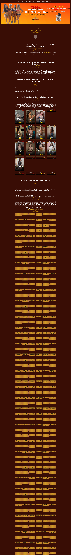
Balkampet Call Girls (25, 257)
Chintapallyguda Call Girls (25, 311)
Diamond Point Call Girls (32, 328)
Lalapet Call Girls (39, 477)
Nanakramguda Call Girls (52, 548)
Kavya (20, 119)
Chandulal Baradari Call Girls (39, 295)
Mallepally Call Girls (52, 504)
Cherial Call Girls (39, 300)
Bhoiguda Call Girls (25, 273)
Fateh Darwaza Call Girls (32, 344)
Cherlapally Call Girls (46, 301)
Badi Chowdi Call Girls (39, 247)
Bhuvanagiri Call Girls (46, 274)
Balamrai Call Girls (45, 251)
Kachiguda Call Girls (25, 424)
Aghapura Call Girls (32, 219)
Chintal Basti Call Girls (46, 306)
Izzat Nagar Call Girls (39, 408)
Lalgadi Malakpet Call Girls (46, 478)
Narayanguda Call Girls (32, 553)
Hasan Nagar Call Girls (45, 381)
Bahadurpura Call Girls (25, 252)
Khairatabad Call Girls (46, 446)
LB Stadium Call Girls (32, 483)
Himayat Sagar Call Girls (18, 392)
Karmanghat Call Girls (18, 441)
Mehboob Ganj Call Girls (32, 521)
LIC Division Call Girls (46, 483)
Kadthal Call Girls (32, 424)
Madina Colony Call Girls (39, 494)
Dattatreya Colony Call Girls (18, 322)
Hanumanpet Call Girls (32, 381)
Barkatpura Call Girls (39, 262)
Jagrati (41, 134)
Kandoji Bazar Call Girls (25, 435)
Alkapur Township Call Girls (52, 220)
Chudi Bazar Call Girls (39, 311)
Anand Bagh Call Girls (32, 230)
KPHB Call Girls (18, 466)
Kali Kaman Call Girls (25, 430)
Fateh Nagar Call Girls (46, 344)
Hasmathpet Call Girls (52, 381)
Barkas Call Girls (32, 262)
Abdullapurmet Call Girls (18, 214)
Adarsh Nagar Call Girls (39, 214)
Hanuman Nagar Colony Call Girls (18, 381)
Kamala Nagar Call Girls (38, 430)
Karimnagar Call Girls (46, 435)
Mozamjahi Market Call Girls (52, 532)
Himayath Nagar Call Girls (25, 392)
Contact (34, 1)
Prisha (30, 150)
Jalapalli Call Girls (32, 413)
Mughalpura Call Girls (18, 537)
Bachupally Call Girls (25, 246)
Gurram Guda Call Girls (32, 376)
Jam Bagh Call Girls (39, 413)
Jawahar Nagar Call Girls (52, 414)
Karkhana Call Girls (52, 435)
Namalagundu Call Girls (38, 548)
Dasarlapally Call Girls (52, 317)
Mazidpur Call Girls (38, 515)
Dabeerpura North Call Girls (18, 317)
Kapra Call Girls (39, 435)
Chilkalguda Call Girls (25, 306)
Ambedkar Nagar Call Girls (39, 225)
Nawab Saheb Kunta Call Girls (46, 553)
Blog (51, 1)
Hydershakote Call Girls (52, 398)
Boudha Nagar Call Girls (38, 284)
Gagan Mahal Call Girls (52, 349)
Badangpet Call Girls (32, 246)
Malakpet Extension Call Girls (52, 499)
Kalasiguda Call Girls (52, 424)
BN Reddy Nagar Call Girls (25, 279)
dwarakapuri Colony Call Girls (39, 333)
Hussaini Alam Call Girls (52, 392)
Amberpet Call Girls (52, 224)
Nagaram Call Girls (32, 542)
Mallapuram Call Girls (46, 505)
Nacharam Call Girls (18, 542)
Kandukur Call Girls (32, 435)
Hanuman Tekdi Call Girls (25, 381)
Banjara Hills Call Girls (52, 257)
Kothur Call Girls (39, 462)
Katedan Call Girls (39, 440)
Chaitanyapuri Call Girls (45, 290)
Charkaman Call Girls (53, 295)
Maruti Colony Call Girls (25, 516)
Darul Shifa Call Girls (39, 316)
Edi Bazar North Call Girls (25, 338)
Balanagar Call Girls (52, 251)
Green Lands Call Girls (52, 365)
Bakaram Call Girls (38, 251)
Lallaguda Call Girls (52, 477)
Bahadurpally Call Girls (18, 252)
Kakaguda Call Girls (39, 424)
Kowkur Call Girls (52, 462)
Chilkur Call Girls (32, 305)
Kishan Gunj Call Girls (32, 452)
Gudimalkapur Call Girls (25, 371)
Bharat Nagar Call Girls (45, 268)
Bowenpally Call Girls (46, 284)
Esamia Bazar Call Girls (52, 338)
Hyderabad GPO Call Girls (39, 398)
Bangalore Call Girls (45, 1)
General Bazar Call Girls (25, 360)
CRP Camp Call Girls (46, 311)
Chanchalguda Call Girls (18, 295)
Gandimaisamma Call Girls (52, 355)
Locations (38, 1)
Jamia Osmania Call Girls (45, 414)
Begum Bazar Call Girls (25, 268)
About (22, 1)
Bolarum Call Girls (52, 278)
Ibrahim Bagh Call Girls (18, 403)
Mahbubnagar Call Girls (18, 499)
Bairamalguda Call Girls (32, 252)
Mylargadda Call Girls (52, 537)
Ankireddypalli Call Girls (18, 236)
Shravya (20, 134)
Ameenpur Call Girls (18, 230)
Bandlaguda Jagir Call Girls (45, 257)
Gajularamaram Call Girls (32, 355)
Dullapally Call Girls (25, 332)
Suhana (41, 119)
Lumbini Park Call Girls (25, 489)
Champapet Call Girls (53, 290)
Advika (30, 119)
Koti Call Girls (46, 462)
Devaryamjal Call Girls (52, 322)
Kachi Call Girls (18, 424)
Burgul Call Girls (32, 289)
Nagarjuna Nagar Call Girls (46, 543)
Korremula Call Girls (18, 462)
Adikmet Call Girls (18, 219)
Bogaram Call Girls (38, 278)
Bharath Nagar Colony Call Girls (52, 268)
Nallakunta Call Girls (32, 547)
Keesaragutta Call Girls (32, 446)
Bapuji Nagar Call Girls (25, 263)
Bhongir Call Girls (39, 273)
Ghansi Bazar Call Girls (32, 360)
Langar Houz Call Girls (18, 483)
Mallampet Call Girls (32, 504)
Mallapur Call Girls (39, 504)
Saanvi (51, 134)
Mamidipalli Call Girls (18, 510)
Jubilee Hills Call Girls (46, 419)
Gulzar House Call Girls (39, 371)
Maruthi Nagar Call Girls (18, 516)
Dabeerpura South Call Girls (25, 317)
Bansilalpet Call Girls (18, 262)
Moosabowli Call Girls (52, 526)
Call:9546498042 (35, 12)
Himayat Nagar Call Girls (52, 387)
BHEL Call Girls (18, 273)
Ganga (51, 150)
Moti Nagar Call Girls (39, 531)
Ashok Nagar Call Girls (18, 241)
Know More (19, 120)
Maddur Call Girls (52, 488)
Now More (29, 152)
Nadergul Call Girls (25, 542)
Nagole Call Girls (52, 542)
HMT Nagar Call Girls (39, 392)
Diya (20, 150)
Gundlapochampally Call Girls (52, 371)
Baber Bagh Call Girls (18, 247)
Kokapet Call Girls (52, 451)
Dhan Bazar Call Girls (18, 328)
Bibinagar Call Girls (52, 273)
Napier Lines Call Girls (25, 553)
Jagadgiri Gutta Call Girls (45, 408)
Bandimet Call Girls (32, 257)
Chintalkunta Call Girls (52, 306)
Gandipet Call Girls (18, 359)
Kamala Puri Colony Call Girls (45, 430)
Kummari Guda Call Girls (18, 472)
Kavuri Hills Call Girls (53, 441)
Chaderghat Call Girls (39, 290)
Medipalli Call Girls (18, 520)
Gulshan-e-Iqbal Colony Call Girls (32, 371)
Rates (26, 1)
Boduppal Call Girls (32, 278)
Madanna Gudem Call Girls (39, 489)
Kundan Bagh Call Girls (25, 472)
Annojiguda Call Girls (32, 236)
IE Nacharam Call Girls (39, 403)
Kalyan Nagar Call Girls (32, 430)
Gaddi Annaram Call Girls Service (38, 186)
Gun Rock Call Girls (45, 370)
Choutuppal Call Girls (32, 311)
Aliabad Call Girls (45, 219)
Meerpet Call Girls (25, 520)
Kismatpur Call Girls (39, 451)
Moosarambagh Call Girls (25, 532)
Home (19, 1)
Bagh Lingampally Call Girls (52, 247)
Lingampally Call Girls (52, 483)
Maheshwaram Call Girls (32, 499)
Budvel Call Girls (25, 289)
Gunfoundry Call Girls (18, 376)
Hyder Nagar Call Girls (25, 398)
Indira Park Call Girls (25, 408)
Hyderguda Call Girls (46, 397)
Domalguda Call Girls (53, 328)
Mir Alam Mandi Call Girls (52, 521)
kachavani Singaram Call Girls (52, 419)
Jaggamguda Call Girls (18, 414)
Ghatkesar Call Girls (45, 359)
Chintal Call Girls (39, 305)
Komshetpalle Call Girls (39, 457)
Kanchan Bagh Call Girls (18, 435)
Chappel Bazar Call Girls (45, 295)
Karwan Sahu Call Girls (32, 441)
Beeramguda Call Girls (18, 268)
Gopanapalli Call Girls (25, 365)
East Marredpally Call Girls (52, 333)
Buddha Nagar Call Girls (18, 290)
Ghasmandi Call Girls (39, 360)
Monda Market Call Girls (45, 526)
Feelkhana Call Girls (52, 343)
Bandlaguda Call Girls (39, 257)
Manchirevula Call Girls (25, 510)
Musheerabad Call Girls (39, 537)
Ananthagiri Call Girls (53, 230)
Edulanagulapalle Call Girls (32, 338)
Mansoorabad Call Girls (45, 510)
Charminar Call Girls (18, 300)
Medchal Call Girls (52, 515)
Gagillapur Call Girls (25, 354)
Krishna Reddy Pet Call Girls (32, 467)
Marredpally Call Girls (52, 510)
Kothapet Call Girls (32, 462)
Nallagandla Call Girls (18, 548)
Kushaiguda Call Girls (39, 472)
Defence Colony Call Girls (39, 322)
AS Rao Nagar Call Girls (52, 236)
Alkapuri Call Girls (18, 224)
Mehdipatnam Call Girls (39, 521)
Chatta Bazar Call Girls (25, 301)
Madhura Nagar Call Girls (25, 494)
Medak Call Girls (46, 515)
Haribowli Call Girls (39, 381)
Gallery (30, 1)
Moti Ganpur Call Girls (32, 532)
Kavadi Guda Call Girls (45, 441)
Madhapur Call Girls (18, 493)
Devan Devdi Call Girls (45, 322)
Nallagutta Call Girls (25, 547)
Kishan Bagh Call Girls (25, 452)
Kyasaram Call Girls (45, 472)
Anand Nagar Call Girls (39, 230)
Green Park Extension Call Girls (18, 371)
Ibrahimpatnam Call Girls (25, 403)
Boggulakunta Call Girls (45, 279)
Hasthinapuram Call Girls (18, 387)
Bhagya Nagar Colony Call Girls (39, 268)
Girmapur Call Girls (52, 359)
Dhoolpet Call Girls (25, 327)
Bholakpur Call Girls (32, 273)
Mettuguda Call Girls (45, 520)
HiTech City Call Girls (32, 392)
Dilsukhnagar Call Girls (45, 328)
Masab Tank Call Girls (32, 516)
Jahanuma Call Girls (25, 413)
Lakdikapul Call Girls (18, 477)
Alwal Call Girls (32, 224)
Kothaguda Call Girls (25, 462)
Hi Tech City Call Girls (32, 387)
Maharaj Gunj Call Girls (52, 494)
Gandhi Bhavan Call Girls (39, 355)
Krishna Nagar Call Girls (25, 467)
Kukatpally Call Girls (39, 466)
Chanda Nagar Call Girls (25, 295)
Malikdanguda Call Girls (18, 505)
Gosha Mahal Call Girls (32, 365)
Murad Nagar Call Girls (32, 537)
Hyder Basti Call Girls (18, 398)
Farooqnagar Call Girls (25, 344)
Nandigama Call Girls (18, 553)
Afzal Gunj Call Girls (25, 219)
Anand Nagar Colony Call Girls (46, 230)
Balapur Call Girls (18, 257)
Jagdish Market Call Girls (52, 408)
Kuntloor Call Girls (32, 472)
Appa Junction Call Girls (45, 236)
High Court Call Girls (39, 386)
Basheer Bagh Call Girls (45, 263)
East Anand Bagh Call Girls (46, 333)
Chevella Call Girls (52, 300)
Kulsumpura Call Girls (46, 467)
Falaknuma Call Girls (18, 343)
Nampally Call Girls (45, 547)
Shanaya (20, 166)
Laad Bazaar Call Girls (52, 472)
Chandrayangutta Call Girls (32, 295)
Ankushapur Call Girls (25, 236)
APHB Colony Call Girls (38, 236)
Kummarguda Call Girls (52, 467)
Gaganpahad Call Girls (18, 355)
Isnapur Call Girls (32, 408)
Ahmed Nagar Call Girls (39, 220)
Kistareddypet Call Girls (45, 452)
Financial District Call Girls (32, 349)
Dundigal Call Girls (32, 332)
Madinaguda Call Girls (46, 494)
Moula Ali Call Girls (45, 531)
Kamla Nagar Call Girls (52, 430)
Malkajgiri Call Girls (25, 504)
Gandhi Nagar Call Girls (45, 355)
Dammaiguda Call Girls (32, 317)
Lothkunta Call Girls (18, 488)
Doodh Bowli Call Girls (18, 333)
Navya (30, 134)
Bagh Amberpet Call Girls (45, 247)
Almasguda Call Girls (25, 224)
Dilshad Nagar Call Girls (38, 328)
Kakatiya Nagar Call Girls (45, 425)
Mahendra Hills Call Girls (25, 499)
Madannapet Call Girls (46, 489)
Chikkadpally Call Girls (18, 306)
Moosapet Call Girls (18, 531)
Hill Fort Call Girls (45, 386)
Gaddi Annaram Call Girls (46, 52)
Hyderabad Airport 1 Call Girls (32, 398)
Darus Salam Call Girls (45, 317)
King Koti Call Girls (18, 451)
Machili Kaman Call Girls (32, 489)
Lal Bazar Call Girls (25, 477)
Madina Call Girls (32, 493)
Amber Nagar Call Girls (45, 225)
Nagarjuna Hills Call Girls (39, 543)
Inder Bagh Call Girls (18, 408)
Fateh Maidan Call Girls (39, 344)
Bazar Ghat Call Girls (52, 262)
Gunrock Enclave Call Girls (25, 376)
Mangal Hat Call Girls (32, 510)
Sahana (41, 150)
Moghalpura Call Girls (25, 526)
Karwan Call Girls (25, 440)
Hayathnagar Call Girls (25, 387)
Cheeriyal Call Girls (32, 300)
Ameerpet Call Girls (25, 230)
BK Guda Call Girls (18, 278)
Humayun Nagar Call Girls (46, 392)
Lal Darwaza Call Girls (32, 478)
